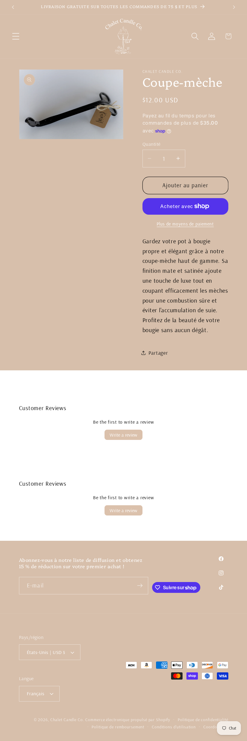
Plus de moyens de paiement (185, 224)
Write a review (123, 435)
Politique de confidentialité (203, 719)
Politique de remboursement (118, 726)
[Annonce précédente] (13, 7)
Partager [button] (158, 352)
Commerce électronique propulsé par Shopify (127, 719)
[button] (16, 36)
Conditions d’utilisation (174, 726)
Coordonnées (215, 726)
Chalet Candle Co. (67, 719)
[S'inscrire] (139, 585)
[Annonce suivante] (234, 7)
